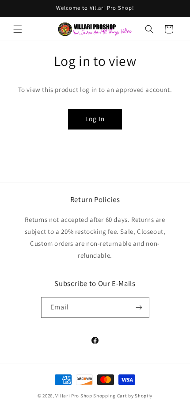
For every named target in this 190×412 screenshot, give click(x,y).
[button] (17, 29)
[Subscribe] (139, 307)
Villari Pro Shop (73, 396)
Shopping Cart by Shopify (122, 396)
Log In (95, 118)
